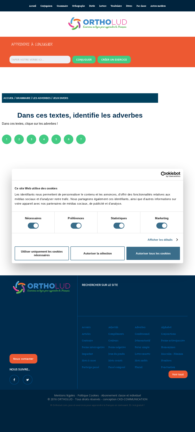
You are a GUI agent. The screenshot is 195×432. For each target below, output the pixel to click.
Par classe (141, 6)
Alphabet (166, 327)
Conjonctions (168, 334)
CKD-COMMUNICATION (132, 399)
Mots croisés (115, 360)
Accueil (32, 6)
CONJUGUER (84, 59)
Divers (129, 6)
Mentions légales (64, 395)
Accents (86, 327)
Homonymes (168, 347)
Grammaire (62, 6)
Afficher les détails (160, 239)
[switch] (76, 226)
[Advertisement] (97, 79)
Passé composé (116, 367)
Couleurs (113, 340)
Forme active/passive (173, 340)
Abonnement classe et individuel (121, 395)
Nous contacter (23, 358)
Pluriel (138, 367)
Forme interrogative (93, 347)
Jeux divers (60, 98)
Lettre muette (142, 353)
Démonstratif (142, 340)
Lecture (102, 6)
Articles (86, 334)
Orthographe (78, 6)
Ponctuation (168, 367)
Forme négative (117, 347)
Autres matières (158, 6)
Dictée (92, 6)
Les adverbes (42, 98)
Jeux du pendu (116, 353)
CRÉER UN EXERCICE (114, 59)
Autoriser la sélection (97, 253)
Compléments (116, 334)
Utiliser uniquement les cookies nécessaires (42, 253)
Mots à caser (89, 360)
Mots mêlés (141, 360)
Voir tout (178, 374)
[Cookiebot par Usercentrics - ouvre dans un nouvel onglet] (163, 174)
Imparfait (87, 353)
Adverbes (140, 327)
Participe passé (90, 367)
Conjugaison (46, 6)
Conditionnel (142, 334)
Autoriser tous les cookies (153, 253)
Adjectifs (113, 327)
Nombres (166, 360)
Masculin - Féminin (172, 353)
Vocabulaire (116, 6)
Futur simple (142, 347)
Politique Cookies (88, 395)
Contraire (87, 340)
